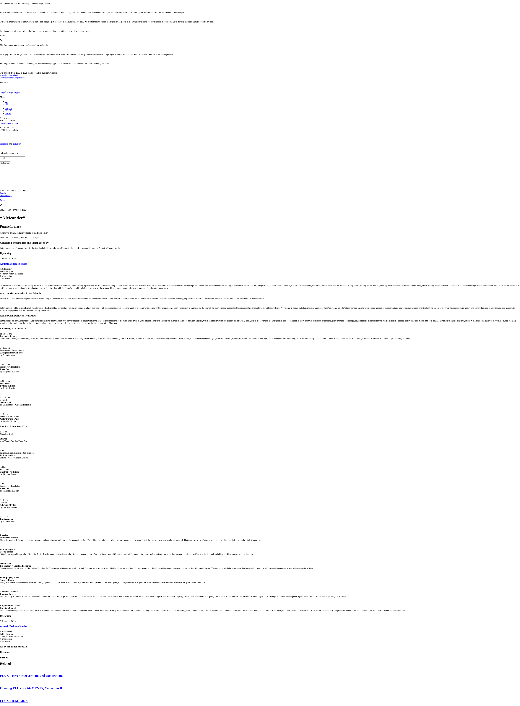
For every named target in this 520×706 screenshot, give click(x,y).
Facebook (4, 144)
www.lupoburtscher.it (9, 75)
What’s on (9, 111)
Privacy (3, 200)
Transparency (6, 195)
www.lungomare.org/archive (12, 78)
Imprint (3, 193)
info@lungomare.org (9, 123)
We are (8, 113)
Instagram (17, 144)
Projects (8, 108)
